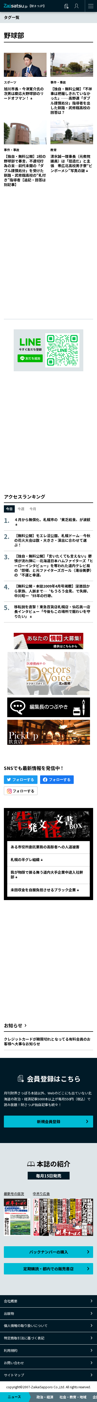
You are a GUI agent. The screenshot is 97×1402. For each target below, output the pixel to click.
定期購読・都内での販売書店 (48, 1268)
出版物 (9, 1313)
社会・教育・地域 (72, 1396)
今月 (32, 508)
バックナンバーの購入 (48, 1252)
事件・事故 (58, 82)
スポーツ (10, 82)
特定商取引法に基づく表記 (24, 1338)
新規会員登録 (48, 1121)
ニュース (14, 1396)
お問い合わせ (14, 1362)
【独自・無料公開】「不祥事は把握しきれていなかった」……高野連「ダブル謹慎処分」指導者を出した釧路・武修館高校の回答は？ (71, 100)
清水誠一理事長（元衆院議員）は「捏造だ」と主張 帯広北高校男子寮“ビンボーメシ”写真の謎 (71, 163)
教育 (53, 149)
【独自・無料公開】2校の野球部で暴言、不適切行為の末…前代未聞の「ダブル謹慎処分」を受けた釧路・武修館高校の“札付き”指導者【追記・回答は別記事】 (25, 170)
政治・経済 (44, 1396)
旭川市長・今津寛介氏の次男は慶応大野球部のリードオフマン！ (24, 93)
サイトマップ (14, 1375)
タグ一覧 (11, 17)
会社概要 (10, 1301)
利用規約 (10, 1350)
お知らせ (13, 1025)
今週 (21, 508)
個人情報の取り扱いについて (26, 1325)
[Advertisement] (48, 247)
